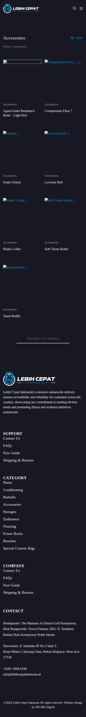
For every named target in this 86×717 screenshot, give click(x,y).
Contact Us (11, 438)
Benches (9, 541)
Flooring (9, 526)
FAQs (7, 446)
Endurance (11, 519)
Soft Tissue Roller (56, 249)
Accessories (10, 104)
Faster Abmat (12, 182)
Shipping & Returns (18, 460)
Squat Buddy (11, 316)
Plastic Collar (12, 249)
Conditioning (13, 490)
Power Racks (13, 534)
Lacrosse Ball (54, 182)
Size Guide (11, 453)
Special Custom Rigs (19, 548)
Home (6, 46)
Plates (7, 482)
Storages (9, 512)
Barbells (9, 497)
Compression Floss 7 (58, 111)
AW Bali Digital (44, 707)
